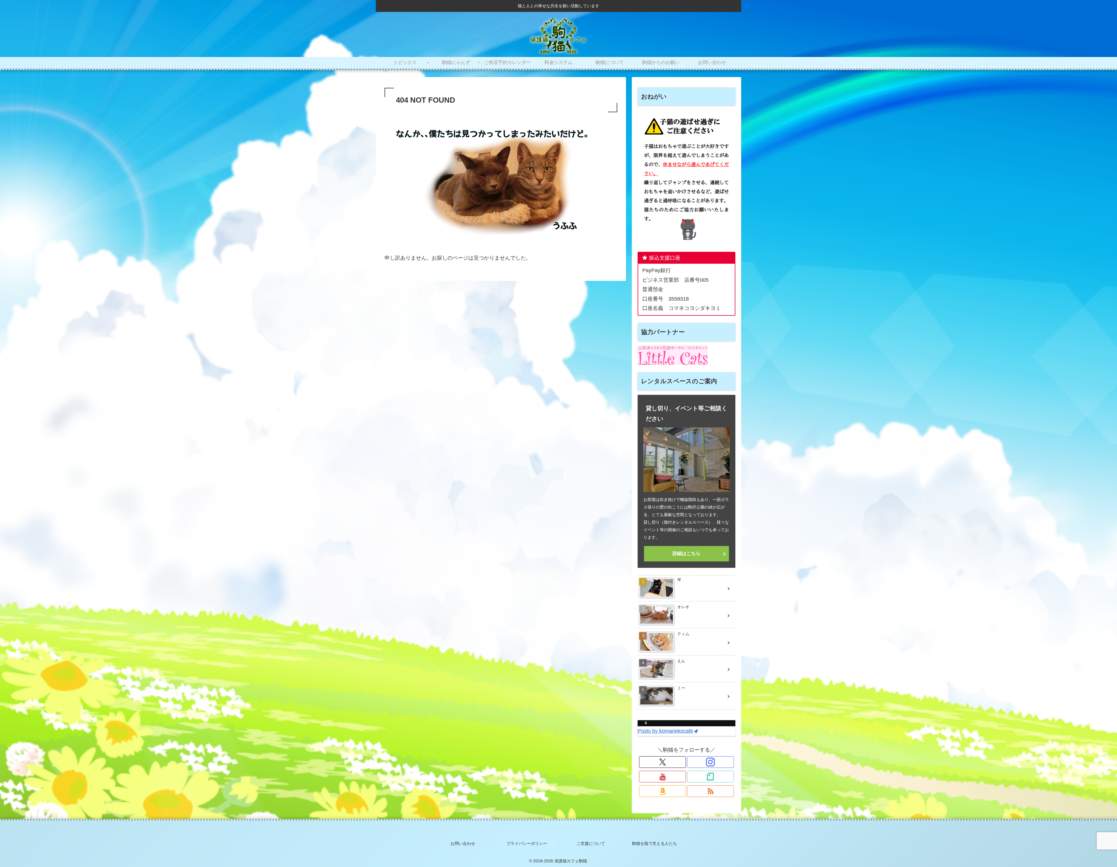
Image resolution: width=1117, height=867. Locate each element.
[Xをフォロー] (662, 762)
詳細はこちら (686, 553)
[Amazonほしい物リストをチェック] (662, 791)
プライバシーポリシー (526, 843)
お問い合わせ (463, 843)
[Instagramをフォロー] (710, 762)
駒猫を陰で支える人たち (654, 843)
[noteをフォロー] (710, 776)
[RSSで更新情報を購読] (710, 791)
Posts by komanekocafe (665, 731)
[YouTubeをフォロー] (662, 776)
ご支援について (591, 843)
